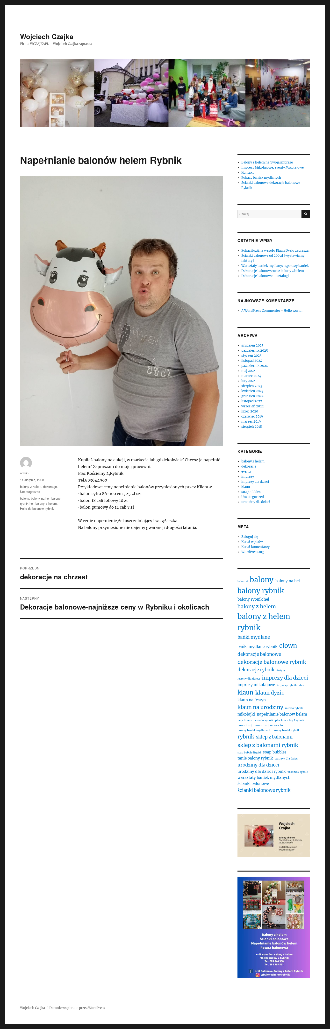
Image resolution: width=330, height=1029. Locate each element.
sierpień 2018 (251, 427)
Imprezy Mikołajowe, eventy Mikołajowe (272, 167)
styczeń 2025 (251, 356)
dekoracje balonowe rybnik (271, 662)
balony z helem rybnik (263, 622)
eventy (246, 471)
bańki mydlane (253, 637)
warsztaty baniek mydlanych (263, 777)
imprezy (247, 477)
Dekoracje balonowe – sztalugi (265, 276)
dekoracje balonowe (259, 654)
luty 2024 (248, 381)
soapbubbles (251, 492)
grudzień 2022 (252, 396)
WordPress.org (252, 552)
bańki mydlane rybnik (257, 646)
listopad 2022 (251, 401)
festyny (281, 670)
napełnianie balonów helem (282, 714)
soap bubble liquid (249, 752)
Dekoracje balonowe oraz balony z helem (272, 271)
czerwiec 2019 (252, 416)
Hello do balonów (31, 508)
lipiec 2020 (249, 411)
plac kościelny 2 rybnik (289, 720)
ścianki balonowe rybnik (263, 790)
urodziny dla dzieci (255, 502)
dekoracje (50, 486)
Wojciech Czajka (46, 36)
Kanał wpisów (252, 542)
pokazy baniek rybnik (286, 730)
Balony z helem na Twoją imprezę (267, 162)
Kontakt (247, 172)
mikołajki (246, 714)
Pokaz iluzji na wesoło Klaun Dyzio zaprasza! (275, 250)
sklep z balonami (274, 737)
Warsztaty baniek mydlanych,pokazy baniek (275, 266)
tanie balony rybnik (255, 758)
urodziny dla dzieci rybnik (261, 771)
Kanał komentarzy (255, 547)
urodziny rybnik (297, 772)
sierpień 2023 (251, 386)
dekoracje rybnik (255, 670)
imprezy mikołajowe (256, 684)
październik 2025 (254, 350)
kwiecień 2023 (252, 391)
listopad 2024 (251, 361)
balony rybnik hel (253, 599)
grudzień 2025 (252, 345)
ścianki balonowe (253, 783)
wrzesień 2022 (252, 406)
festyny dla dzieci (248, 678)
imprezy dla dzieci (255, 482)
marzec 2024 (251, 376)
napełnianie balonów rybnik (255, 720)
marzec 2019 (251, 421)
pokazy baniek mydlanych (254, 730)
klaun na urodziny (260, 707)
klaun (245, 487)
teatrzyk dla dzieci (286, 758)
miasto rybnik (294, 708)
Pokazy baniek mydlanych (261, 178)
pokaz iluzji (244, 725)
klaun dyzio (270, 692)
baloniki (242, 581)
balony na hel (40, 498)
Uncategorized (30, 491)
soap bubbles (275, 752)
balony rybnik (260, 590)
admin (24, 473)
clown (288, 646)
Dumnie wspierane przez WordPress (77, 1008)
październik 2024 (254, 366)
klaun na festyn (251, 700)
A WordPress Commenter (260, 311)
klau (301, 685)
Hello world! (293, 311)
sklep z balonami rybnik (267, 745)
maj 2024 (248, 371)
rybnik (49, 508)
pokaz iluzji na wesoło (268, 725)
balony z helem (30, 486)
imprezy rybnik (287, 685)
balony (24, 498)
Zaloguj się (249, 537)
